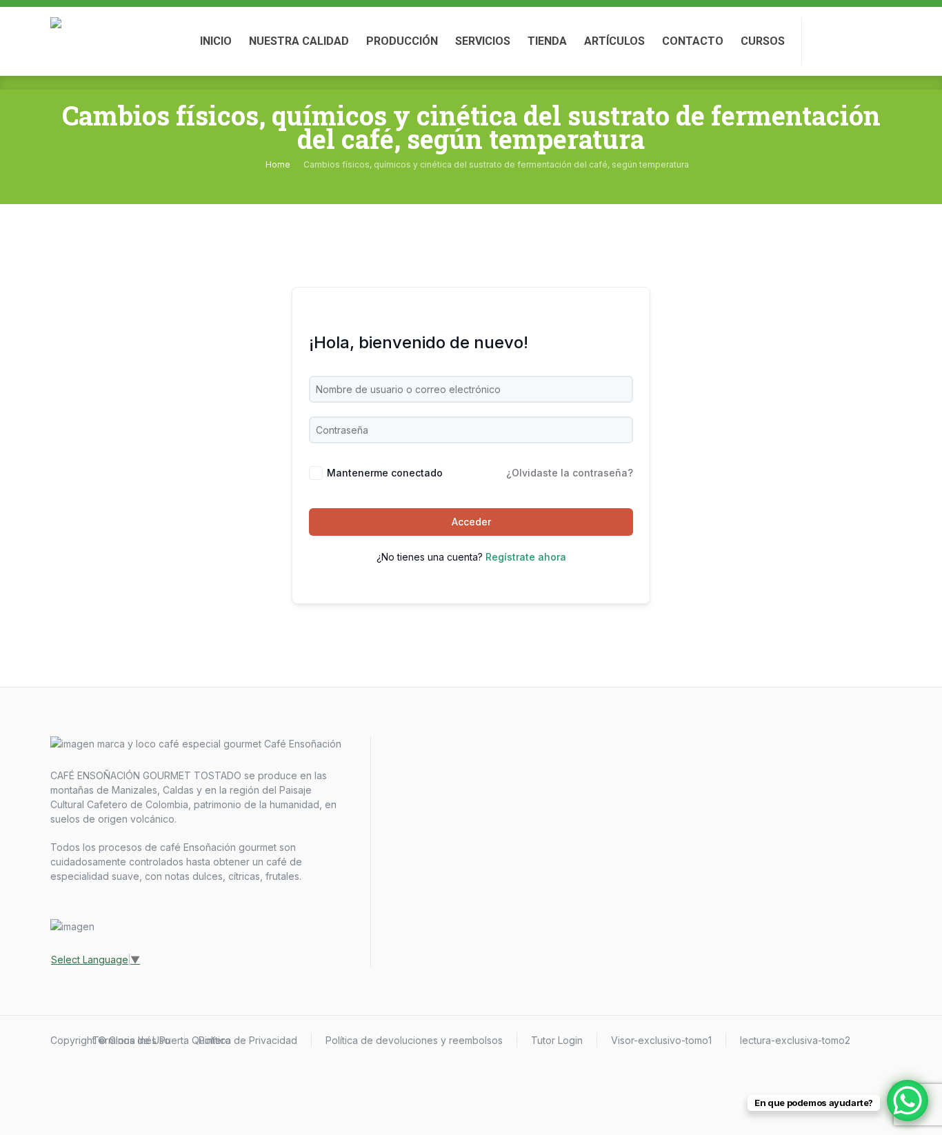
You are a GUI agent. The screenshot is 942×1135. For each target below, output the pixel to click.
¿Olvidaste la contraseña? (569, 473)
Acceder (471, 522)
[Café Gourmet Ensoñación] (74, 41)
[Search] (880, 41)
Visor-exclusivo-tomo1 (661, 1040)
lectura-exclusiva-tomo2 (795, 1040)
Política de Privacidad (248, 1040)
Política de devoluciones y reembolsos (414, 1040)
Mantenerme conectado (385, 473)
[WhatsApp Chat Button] (907, 1100)
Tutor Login (557, 1040)
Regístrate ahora (525, 557)
